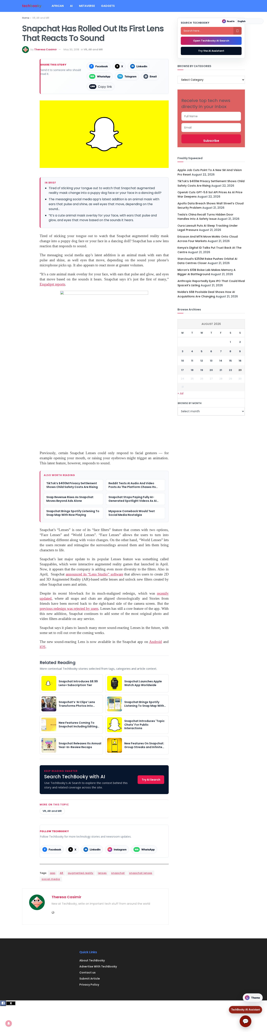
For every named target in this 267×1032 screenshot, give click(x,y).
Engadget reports (52, 284)
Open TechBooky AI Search (211, 41)
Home (25, 18)
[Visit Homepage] (32, 6)
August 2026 (211, 324)
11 (192, 361)
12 (201, 361)
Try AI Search (151, 780)
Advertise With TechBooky (98, 966)
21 (221, 370)
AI (71, 6)
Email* (211, 127)
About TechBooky (92, 960)
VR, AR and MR (40, 18)
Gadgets (108, 6)
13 (211, 361)
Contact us (87, 972)
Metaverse (87, 6)
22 (230, 370)
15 (230, 361)
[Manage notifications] (8, 1023)
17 (182, 370)
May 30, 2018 (71, 49)
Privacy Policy (89, 985)
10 (182, 361)
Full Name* (211, 116)
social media (51, 879)
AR (61, 873)
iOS (43, 647)
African (58, 6)
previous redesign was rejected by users (69, 608)
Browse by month (190, 403)
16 (240, 361)
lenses (102, 873)
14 (220, 361)
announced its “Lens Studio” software (94, 574)
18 (192, 370)
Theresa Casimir (45, 49)
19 (201, 370)
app (52, 873)
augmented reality (80, 873)
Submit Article (89, 979)
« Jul (180, 393)
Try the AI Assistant (211, 51)
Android (155, 642)
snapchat (118, 873)
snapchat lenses (140, 873)
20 (211, 370)
